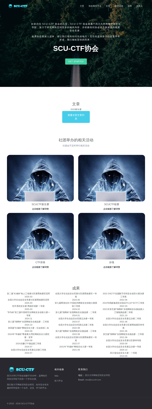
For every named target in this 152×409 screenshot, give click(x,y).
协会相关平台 (95, 6)
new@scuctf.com (93, 379)
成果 (130, 6)
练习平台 (58, 381)
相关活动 (119, 6)
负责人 (139, 6)
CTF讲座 (40, 262)
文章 (108, 6)
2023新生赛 (76, 109)
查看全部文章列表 (76, 117)
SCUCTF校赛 (111, 204)
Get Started (76, 61)
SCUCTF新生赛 (40, 204)
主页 (82, 6)
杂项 (111, 262)
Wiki (56, 376)
